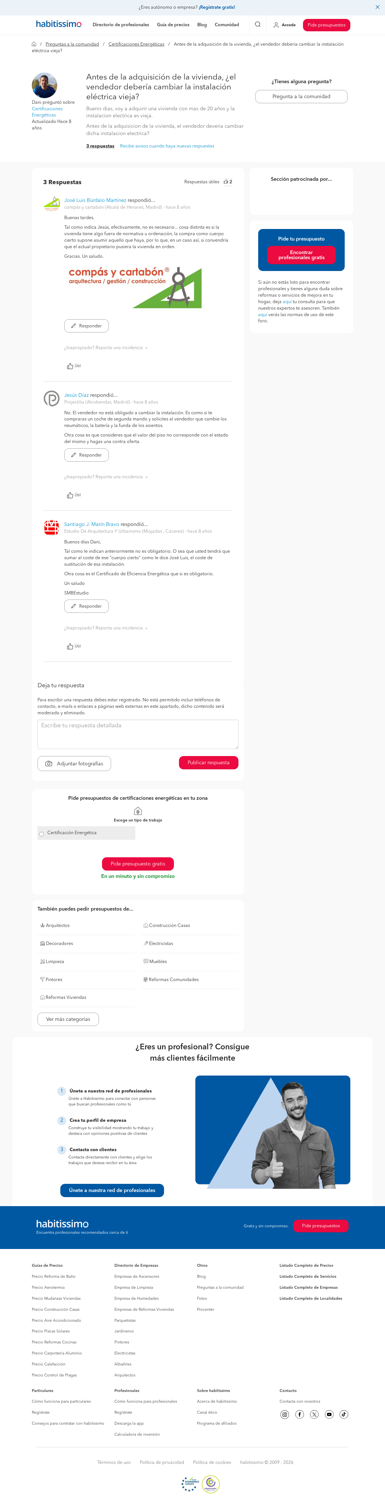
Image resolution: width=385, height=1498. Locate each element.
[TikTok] (344, 1414)
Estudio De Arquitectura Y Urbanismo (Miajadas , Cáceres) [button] (124, 531)
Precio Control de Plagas (54, 1375)
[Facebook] (300, 1414)
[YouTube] (329, 1414)
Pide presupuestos (327, 25)
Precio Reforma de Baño (54, 1277)
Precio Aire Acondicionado (56, 1321)
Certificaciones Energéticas (136, 44)
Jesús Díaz (76, 395)
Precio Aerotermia (48, 1288)
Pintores (121, 1342)
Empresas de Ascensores (136, 1277)
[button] (44, 85)
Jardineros (124, 1331)
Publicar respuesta (209, 762)
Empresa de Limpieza (133, 1288)
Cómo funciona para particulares (61, 1402)
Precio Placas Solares (51, 1331)
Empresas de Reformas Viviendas (144, 1310)
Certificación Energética (72, 833)
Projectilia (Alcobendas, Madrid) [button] (97, 402)
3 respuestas (100, 146)
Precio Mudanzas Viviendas (56, 1299)
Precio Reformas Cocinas (54, 1342)
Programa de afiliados (216, 1424)
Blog (201, 1277)
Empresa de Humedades (136, 1299)
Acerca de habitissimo (217, 1402)
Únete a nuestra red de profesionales (112, 1190)
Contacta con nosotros (300, 1402)
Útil (78, 366)
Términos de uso (114, 1462)
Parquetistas (125, 1321)
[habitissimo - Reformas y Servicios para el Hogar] (59, 25)
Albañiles (122, 1364)
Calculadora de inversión (137, 1435)
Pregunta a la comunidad (301, 96)
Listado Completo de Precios (306, 1266)
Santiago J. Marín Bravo (91, 524)
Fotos (202, 1299)
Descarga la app (129, 1424)
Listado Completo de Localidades (311, 1299)
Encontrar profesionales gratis (301, 255)
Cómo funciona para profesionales (145, 1402)
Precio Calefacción (48, 1364)
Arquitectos (124, 1375)
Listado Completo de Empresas (309, 1288)
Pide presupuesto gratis (138, 864)
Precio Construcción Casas (55, 1310)
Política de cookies (212, 1462)
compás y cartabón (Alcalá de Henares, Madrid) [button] (113, 207)
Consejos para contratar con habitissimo (68, 1424)
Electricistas (124, 1353)
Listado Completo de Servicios (308, 1277)
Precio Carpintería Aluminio (57, 1353)
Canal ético (207, 1413)
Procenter (205, 1310)
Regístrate (41, 1413)
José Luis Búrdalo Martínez (95, 200)
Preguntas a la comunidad (72, 44)
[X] (314, 1414)
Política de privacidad (162, 1462)
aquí (287, 302)
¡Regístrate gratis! (217, 7)
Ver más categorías (68, 1019)
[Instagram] (285, 1414)
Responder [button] (90, 326)
